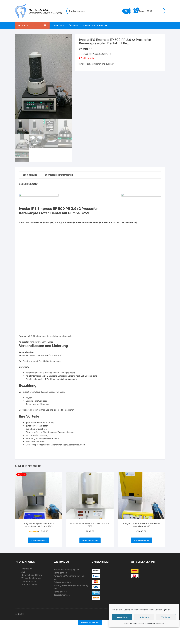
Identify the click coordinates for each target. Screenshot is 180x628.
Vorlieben (165, 617)
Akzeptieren (122, 617)
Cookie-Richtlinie (130, 623)
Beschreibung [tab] (30, 175)
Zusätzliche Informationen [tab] (59, 175)
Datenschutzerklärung (146, 623)
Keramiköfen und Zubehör (101, 64)
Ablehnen (144, 617)
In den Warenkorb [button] (39, 540)
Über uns (73, 25)
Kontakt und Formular (95, 25)
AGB (23, 572)
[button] (67, 39)
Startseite (58, 25)
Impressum (160, 623)
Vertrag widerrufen (90, 622)
